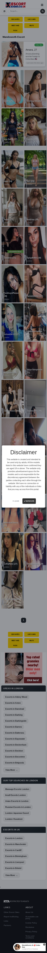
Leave (16, 501)
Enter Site (29, 501)
